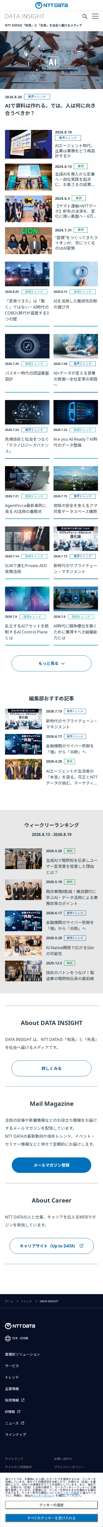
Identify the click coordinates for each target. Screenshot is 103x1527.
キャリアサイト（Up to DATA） (49, 1246)
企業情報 (12, 1389)
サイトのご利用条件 (18, 1467)
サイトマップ (14, 1459)
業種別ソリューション (22, 1354)
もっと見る (48, 663)
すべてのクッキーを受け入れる (51, 1518)
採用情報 (12, 1400)
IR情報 (10, 1412)
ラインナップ (15, 1435)
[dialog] (51, 1500)
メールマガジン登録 (52, 1165)
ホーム (9, 1301)
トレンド (26, 1301)
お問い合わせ (63, 1459)
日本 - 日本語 (20, 1338)
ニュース (12, 1423)
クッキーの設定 (51, 1505)
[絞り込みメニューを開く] (95, 15)
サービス (12, 1366)
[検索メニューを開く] (85, 16)
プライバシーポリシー (69, 1467)
